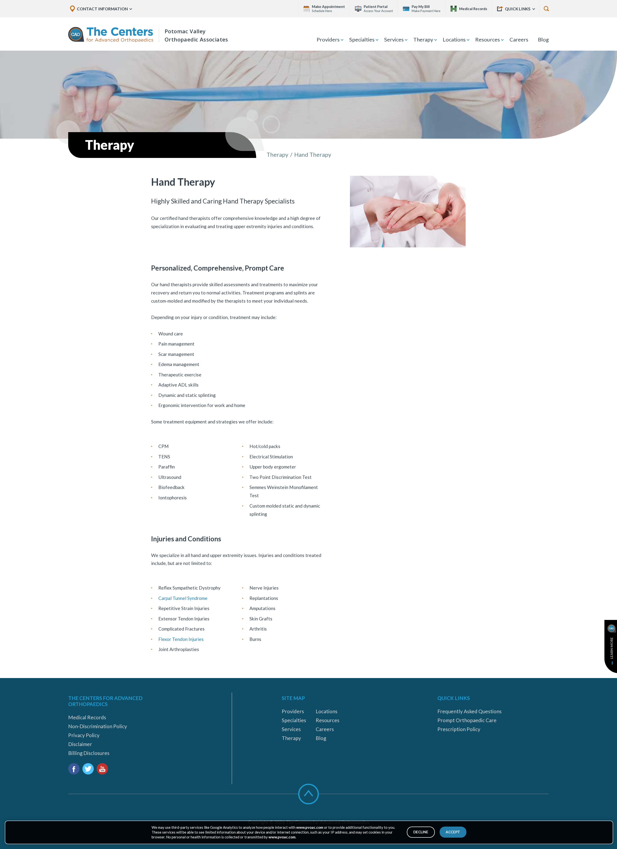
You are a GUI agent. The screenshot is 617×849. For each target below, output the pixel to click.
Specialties (362, 39)
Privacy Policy (84, 735)
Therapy (423, 39)
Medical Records (87, 717)
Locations (454, 39)
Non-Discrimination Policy (97, 726)
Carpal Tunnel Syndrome (183, 598)
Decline (420, 832)
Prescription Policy (458, 729)
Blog (543, 39)
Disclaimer (80, 744)
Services (394, 39)
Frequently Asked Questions (469, 711)
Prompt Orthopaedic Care (466, 720)
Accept (453, 832)
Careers (519, 39)
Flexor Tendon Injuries (181, 639)
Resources (487, 39)
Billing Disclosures (88, 753)
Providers (328, 39)
